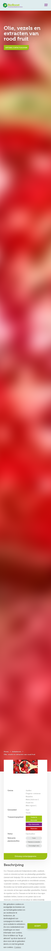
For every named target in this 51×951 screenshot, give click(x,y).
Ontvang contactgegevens (16, 47)
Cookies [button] (17, 947)
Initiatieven (16, 752)
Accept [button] (37, 926)
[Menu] (46, 5)
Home (6, 752)
